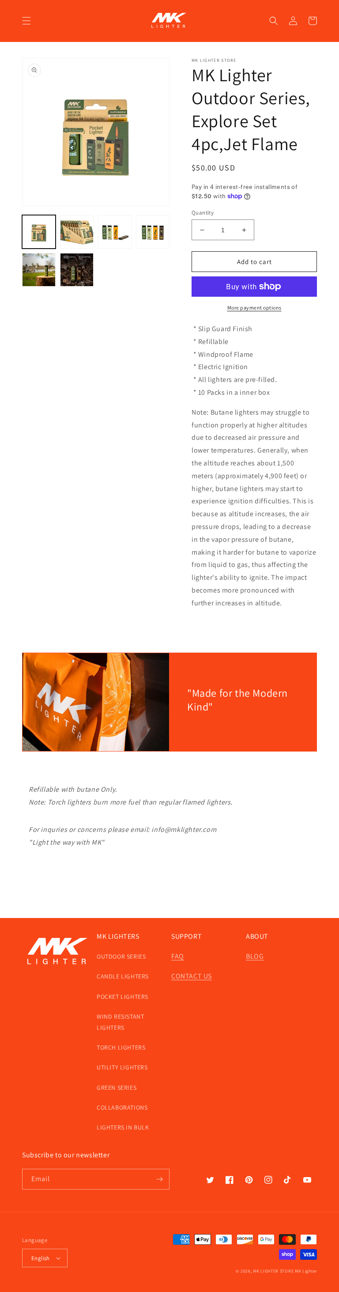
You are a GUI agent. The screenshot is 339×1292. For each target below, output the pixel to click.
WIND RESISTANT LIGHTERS (120, 1021)
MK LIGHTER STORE (273, 1271)
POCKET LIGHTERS (122, 997)
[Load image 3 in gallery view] (115, 232)
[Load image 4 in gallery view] (153, 232)
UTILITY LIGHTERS (122, 1067)
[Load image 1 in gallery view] (39, 232)
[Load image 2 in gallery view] (77, 232)
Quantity (203, 212)
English (40, 1258)
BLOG (255, 956)
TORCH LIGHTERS (121, 1047)
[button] (26, 20)
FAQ (177, 956)
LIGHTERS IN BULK (123, 1127)
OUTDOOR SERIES (121, 956)
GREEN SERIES (116, 1088)
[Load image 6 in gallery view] (77, 270)
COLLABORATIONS (122, 1107)
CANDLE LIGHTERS (123, 976)
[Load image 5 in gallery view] (39, 270)
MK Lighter (306, 1271)
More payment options (254, 307)
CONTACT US (191, 976)
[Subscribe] (159, 1179)
